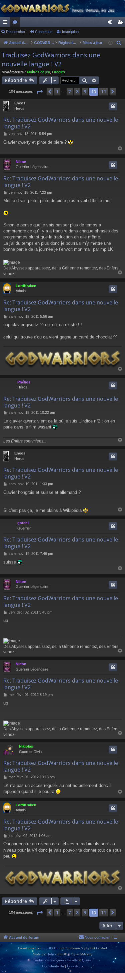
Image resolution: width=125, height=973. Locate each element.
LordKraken (26, 286)
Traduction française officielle (55, 960)
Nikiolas (26, 746)
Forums (16, 23)
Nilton (21, 162)
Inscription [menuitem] (121, 23)
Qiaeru (87, 960)
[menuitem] (119, 43)
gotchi (23, 523)
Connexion (43, 32)
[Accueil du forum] (62, 8)
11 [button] (103, 91)
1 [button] (57, 91)
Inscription (70, 32)
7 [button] (69, 91)
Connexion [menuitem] (111, 23)
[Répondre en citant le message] (113, 106)
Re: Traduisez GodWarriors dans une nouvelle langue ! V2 (60, 123)
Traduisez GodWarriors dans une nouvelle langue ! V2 (51, 59)
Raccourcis (6, 23)
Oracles (58, 72)
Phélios (23, 382)
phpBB (47, 948)
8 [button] (77, 91)
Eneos (19, 103)
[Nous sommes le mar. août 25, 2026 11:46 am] (110, 43)
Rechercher (15, 32)
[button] (40, 92)
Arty (51, 954)
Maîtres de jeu (38, 72)
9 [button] (85, 91)
